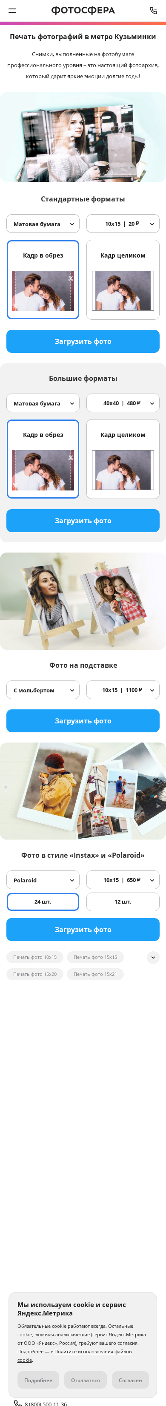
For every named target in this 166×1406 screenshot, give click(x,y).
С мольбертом (34, 690)
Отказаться (85, 1380)
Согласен (130, 1380)
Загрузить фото (83, 341)
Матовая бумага (37, 224)
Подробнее (38, 1380)
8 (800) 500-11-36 (153, 10)
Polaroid (25, 880)
